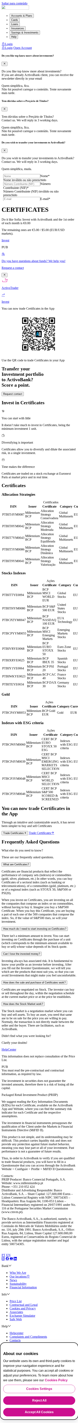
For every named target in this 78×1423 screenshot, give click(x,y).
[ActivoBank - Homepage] (15, 8)
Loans (14, 24)
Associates (16, 1312)
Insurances (17, 28)
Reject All (39, 1400)
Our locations (18, 1276)
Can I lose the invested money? (21, 953)
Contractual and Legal (24, 1304)
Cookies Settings (39, 1389)
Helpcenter (16, 1333)
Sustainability (18, 1283)
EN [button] (8, 1255)
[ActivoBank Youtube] (11, 1259)
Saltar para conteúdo (14, 3)
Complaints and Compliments (28, 1336)
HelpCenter (9, 1049)
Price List (16, 1301)
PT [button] (3, 1255)
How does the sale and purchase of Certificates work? (34, 982)
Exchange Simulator (22, 1315)
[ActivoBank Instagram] (3, 1259)
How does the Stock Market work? (23, 1003)
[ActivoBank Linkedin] (15, 1259)
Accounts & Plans (21, 15)
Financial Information (23, 1287)
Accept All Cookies (39, 1412)
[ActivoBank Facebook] (7, 1259)
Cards (14, 19)
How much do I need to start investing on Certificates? (34, 928)
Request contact (12, 393)
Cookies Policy (56, 1380)
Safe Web (16, 1319)
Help (13, 36)
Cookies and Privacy (23, 1308)
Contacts (15, 1340)
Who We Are (18, 1272)
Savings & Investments (24, 32)
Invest (5, 240)
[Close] (4, 64)
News (13, 1280)
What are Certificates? (16, 864)
